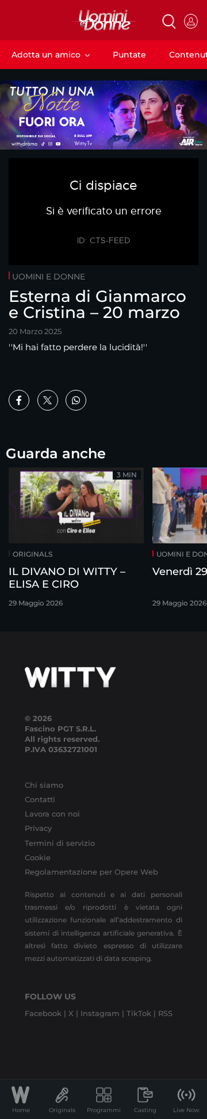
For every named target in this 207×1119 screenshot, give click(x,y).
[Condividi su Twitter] (47, 400)
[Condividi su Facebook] (19, 400)
